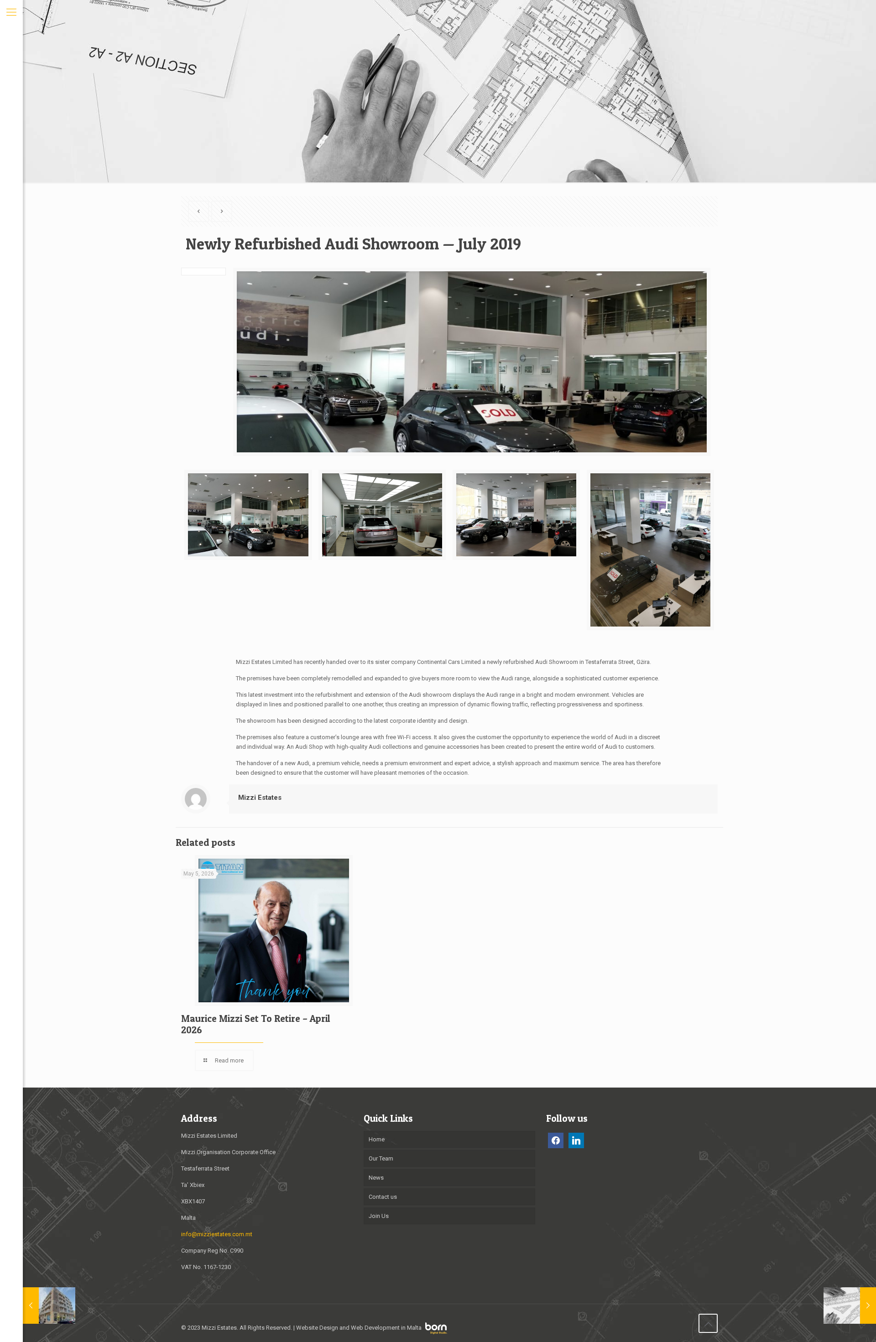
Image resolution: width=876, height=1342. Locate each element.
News (376, 1177)
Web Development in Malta (386, 1327)
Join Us (379, 1215)
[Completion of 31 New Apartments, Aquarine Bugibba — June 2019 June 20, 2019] (49, 1305)
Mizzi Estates (260, 797)
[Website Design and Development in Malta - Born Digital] (436, 1332)
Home (377, 1139)
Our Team (381, 1158)
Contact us (383, 1196)
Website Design (317, 1327)
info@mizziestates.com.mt (216, 1234)
